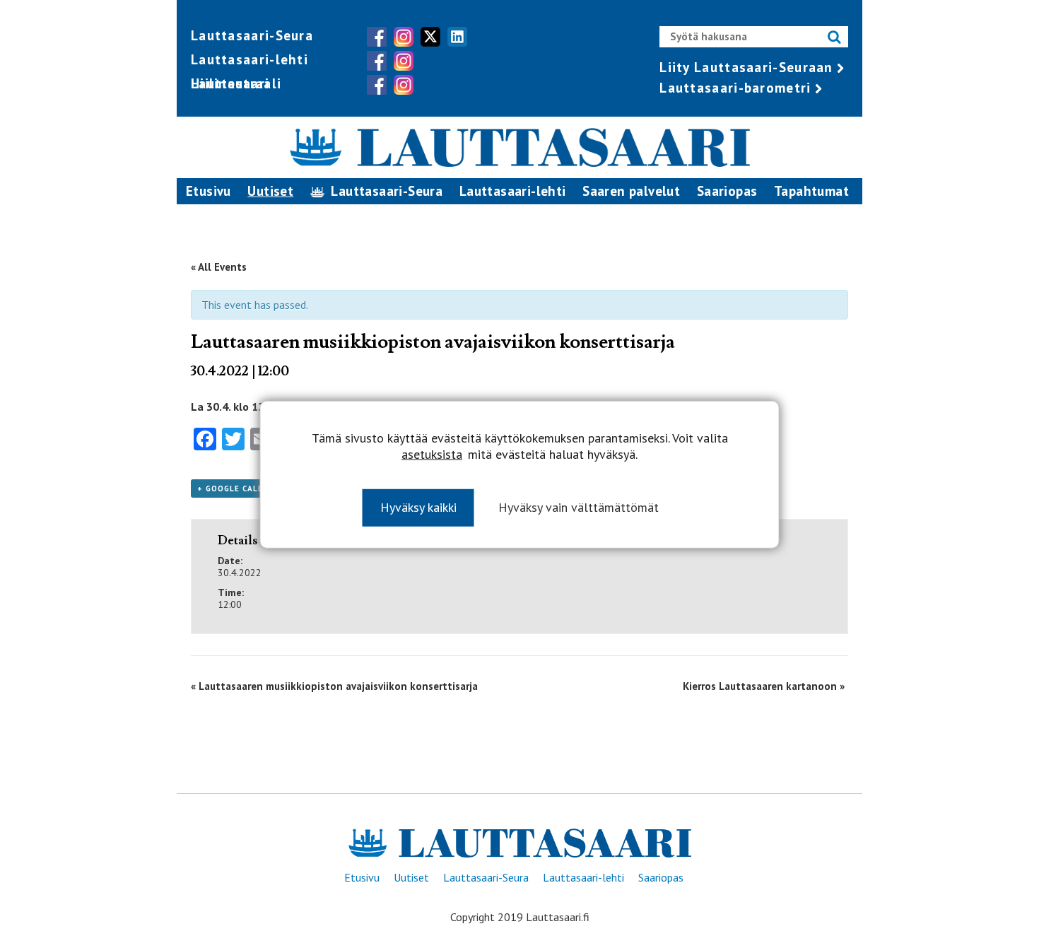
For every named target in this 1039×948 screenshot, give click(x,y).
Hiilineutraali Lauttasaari (236, 83)
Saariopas (727, 190)
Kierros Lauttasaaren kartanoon (764, 686)
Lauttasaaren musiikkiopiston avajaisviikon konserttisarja (334, 686)
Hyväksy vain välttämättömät (578, 506)
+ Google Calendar (241, 488)
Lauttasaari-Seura (252, 35)
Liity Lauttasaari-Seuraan (746, 67)
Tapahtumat (811, 190)
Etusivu (208, 190)
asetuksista (431, 454)
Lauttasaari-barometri (735, 87)
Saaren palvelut (631, 190)
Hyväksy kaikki (418, 506)
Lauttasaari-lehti (249, 59)
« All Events (219, 267)
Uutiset (270, 190)
